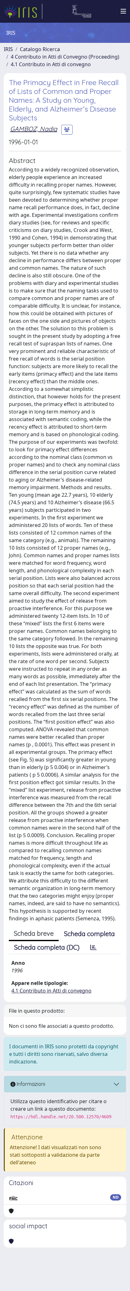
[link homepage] (23, 11)
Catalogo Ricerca (40, 49)
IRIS (8, 49)
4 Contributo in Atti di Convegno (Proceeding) (65, 56)
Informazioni (30, 1084)
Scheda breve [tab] (34, 933)
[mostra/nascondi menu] (123, 11)
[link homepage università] (82, 11)
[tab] (93, 947)
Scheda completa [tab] (89, 934)
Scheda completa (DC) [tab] (47, 947)
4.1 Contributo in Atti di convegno (51, 64)
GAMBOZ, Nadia (33, 129)
